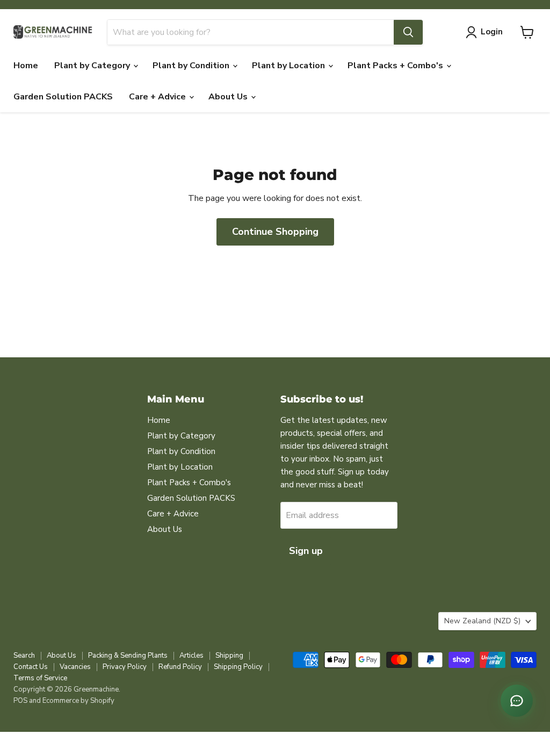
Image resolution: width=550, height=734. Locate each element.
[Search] (408, 32)
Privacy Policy (125, 667)
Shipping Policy (238, 667)
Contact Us (30, 667)
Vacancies (75, 667)
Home (25, 65)
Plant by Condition (192, 65)
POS (20, 701)
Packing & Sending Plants (128, 655)
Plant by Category (93, 65)
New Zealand (482, 621)
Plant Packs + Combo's (396, 65)
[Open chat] (517, 701)
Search (24, 655)
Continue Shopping (275, 231)
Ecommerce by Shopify (78, 701)
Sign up (306, 550)
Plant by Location (289, 65)
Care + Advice (158, 97)
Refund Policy (180, 667)
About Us (229, 97)
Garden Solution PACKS (63, 97)
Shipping (229, 655)
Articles (191, 655)
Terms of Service (40, 678)
